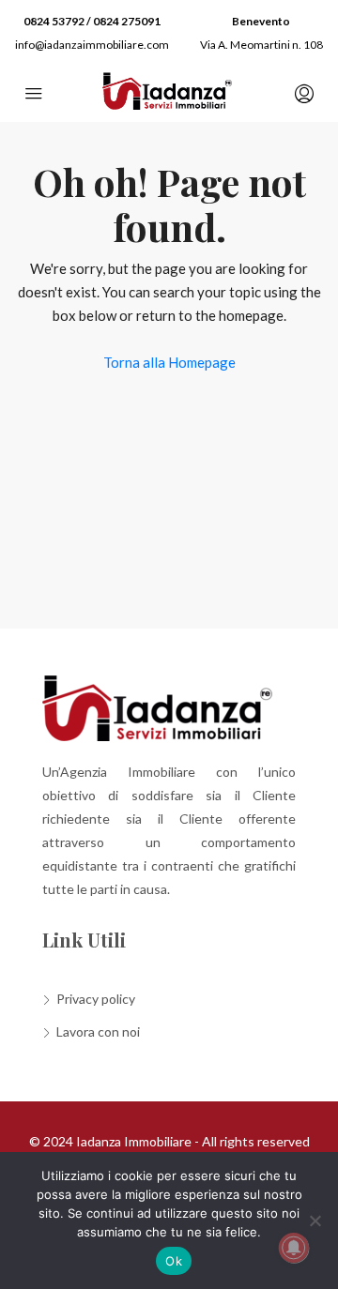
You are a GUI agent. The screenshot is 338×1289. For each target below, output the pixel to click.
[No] (314, 1220)
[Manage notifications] (294, 1248)
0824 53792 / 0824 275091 (92, 21)
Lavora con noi (98, 1031)
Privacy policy (95, 999)
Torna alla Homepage (169, 362)
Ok (173, 1260)
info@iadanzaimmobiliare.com (92, 45)
